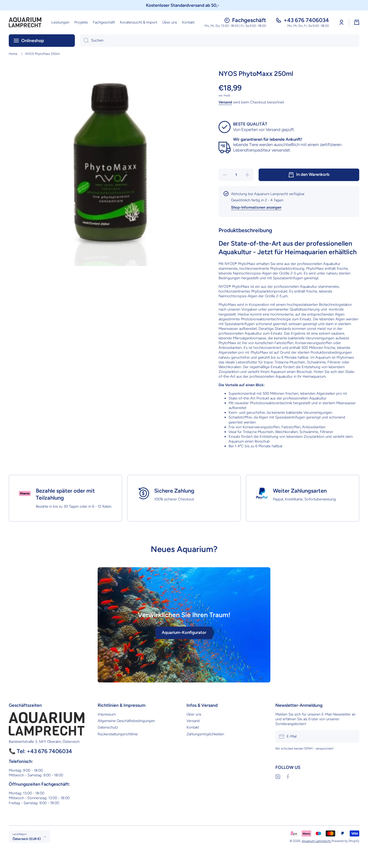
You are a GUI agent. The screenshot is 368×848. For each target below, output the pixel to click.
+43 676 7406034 (306, 20)
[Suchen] (84, 40)
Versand (225, 102)
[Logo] (25, 22)
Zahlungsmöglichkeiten (205, 734)
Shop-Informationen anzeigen (256, 207)
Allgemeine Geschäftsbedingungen (126, 721)
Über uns (194, 714)
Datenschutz (108, 727)
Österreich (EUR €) (27, 839)
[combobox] (219, 40)
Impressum (107, 714)
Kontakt (193, 727)
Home (13, 54)
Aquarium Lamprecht (316, 841)
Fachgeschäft (249, 20)
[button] (356, 22)
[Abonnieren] (353, 736)
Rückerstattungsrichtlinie (118, 734)
